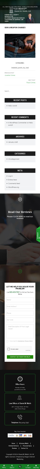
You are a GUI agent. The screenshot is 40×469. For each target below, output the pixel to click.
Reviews (14, 448)
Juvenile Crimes (10, 74)
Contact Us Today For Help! (20, 357)
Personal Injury (27, 445)
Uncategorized (13, 159)
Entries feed (12, 180)
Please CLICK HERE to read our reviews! (20, 217)
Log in (10, 176)
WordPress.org (13, 187)
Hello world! (12, 106)
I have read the (21, 341)
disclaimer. (21, 341)
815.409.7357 (23, 8)
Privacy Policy (29, 341)
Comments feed (14, 183)
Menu (4, 467)
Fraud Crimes (31, 81)
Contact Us (24, 448)
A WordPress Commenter (17, 123)
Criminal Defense (14, 445)
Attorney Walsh (23, 443)
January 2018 (13, 142)
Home (13, 443)
